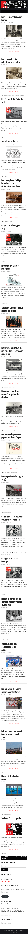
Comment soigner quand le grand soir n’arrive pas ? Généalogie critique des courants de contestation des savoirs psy (13, 912)
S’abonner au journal (5, 881)
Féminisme (9, 221)
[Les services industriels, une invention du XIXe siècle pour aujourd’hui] (14, 365)
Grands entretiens (20, 95)
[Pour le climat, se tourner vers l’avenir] (14, 31)
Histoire (13, 387)
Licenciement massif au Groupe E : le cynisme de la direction (10, 394)
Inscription (5, 896)
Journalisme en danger (9, 141)
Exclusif (4, 430)
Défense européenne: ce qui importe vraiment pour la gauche (11, 734)
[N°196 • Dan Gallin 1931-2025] (14, 239)
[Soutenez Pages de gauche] (14, 829)
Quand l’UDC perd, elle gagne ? (8, 906)
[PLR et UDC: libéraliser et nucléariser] (14, 279)
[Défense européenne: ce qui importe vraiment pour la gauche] (14, 748)
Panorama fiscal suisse (6, 915)
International (10, 684)
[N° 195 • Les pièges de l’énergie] (14, 572)
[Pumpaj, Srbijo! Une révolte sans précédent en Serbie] (14, 703)
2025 (4, 137)
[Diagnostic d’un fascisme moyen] (14, 790)
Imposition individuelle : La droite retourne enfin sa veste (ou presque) (12, 602)
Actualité (5, 55)
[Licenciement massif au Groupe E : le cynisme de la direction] (14, 408)
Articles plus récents (21, 857)
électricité (16, 552)
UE (25, 552)
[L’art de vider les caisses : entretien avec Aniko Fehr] (14, 73)
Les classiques (14, 472)
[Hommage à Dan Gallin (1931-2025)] (14, 490)
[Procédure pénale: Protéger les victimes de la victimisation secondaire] (14, 197)
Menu (14, 11)
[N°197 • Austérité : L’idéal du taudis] (14, 113)
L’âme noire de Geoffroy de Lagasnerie (9, 908)
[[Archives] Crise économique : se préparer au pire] (14, 321)
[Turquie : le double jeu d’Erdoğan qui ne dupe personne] (14, 661)
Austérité (9, 95)
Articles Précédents (5, 857)
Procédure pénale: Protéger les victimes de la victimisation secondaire (11, 183)
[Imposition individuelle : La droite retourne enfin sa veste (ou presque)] (14, 616)
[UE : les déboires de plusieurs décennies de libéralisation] (14, 530)
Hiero (11, 932)
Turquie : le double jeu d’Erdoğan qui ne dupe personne (9, 647)
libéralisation (21, 552)
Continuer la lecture (14, 51)
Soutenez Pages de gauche (11, 818)
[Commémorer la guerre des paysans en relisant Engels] (14, 448)
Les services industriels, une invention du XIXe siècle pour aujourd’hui (12, 351)
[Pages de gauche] (14, 4)
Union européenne (5, 554)
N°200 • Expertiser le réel (6, 903)
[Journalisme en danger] (14, 152)
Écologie (9, 55)
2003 (4, 343)
